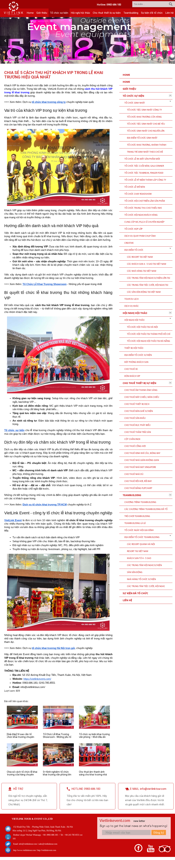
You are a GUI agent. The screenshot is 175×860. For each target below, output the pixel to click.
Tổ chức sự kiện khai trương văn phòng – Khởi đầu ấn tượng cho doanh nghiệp (94, 690)
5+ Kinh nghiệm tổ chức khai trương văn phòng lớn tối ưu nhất (57, 728)
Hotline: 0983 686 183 (109, 4)
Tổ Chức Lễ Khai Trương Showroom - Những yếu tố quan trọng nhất (57, 690)
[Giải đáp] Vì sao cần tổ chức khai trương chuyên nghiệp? (20, 690)
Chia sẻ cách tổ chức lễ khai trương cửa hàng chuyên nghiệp (22, 728)
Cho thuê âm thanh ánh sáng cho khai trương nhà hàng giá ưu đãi (93, 728)
